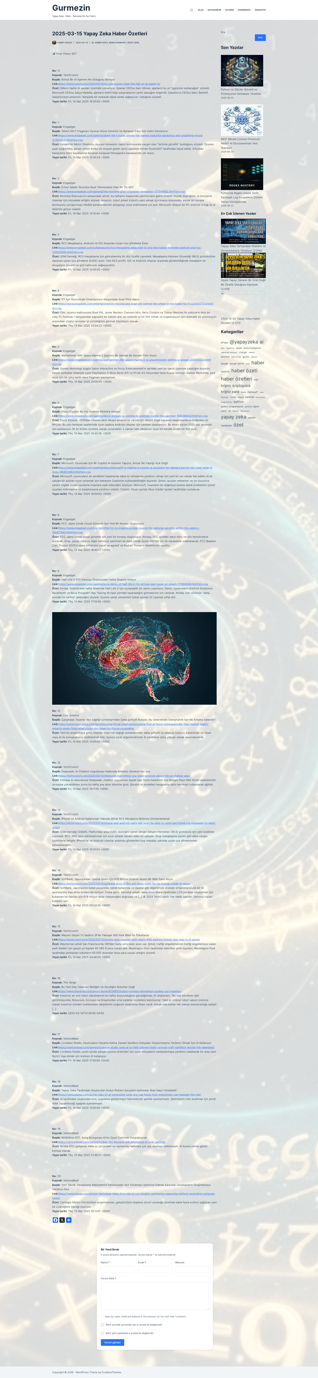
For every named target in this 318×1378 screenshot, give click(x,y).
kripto (226, 385)
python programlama (232, 406)
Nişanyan (225, 397)
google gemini (237, 363)
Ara (223, 32)
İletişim (229, 10)
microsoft (252, 392)
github (254, 357)
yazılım (251, 417)
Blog (201, 10)
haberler (225, 371)
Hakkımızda (244, 10)
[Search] (191, 10)
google (224, 363)
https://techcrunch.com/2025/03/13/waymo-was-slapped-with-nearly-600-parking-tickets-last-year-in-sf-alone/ (129, 939)
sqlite (223, 411)
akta (223, 348)
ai (262, 342)
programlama (226, 402)
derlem (252, 352)
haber (258, 363)
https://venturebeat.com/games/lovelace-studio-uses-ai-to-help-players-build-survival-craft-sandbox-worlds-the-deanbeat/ (136, 1047)
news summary (117, 42)
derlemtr (225, 356)
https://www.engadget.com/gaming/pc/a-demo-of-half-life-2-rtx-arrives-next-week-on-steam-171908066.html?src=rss (133, 584)
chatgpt (243, 352)
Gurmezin (71, 8)
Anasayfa (260, 10)
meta (243, 392)
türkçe (236, 411)
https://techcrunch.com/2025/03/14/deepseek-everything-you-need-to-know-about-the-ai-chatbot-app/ (124, 775)
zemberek (226, 425)
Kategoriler (214, 10)
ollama (241, 397)
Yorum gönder (112, 1342)
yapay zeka (133, 42)
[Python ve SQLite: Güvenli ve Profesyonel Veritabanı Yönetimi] (242, 70)
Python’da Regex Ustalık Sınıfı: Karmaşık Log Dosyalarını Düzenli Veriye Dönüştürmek (242, 197)
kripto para (230, 391)
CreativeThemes (111, 1372)
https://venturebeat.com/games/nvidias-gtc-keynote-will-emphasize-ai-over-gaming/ (111, 1142)
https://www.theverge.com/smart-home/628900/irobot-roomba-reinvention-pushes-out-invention (119, 991)
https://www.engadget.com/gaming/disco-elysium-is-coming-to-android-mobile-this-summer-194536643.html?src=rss (133, 415)
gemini (246, 356)
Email (142, 1262)
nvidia (233, 397)
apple (239, 348)
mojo (262, 392)
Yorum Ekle (108, 1278)
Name (105, 1262)
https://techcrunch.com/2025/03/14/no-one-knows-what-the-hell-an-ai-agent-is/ (109, 83)
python (239, 401)
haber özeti (101, 42)
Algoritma (230, 348)
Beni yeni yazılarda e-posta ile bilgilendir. (130, 1333)
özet (239, 425)
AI (93, 42)
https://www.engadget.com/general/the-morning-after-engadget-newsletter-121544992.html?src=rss (121, 191)
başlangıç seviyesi (229, 352)
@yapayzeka (244, 342)
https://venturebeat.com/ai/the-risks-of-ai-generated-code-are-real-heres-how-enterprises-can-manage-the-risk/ (129, 1094)
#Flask (224, 342)
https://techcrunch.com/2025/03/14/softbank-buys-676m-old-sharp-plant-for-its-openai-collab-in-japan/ (124, 883)
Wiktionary (244, 411)
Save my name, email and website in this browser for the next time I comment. (145, 1316)
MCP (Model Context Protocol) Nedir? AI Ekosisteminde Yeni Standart (240, 143)
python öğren (252, 406)
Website (180, 1262)
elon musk (236, 357)
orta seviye (260, 397)
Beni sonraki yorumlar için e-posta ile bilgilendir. (134, 1324)
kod (256, 379)
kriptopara (241, 385)
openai (249, 397)
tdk (229, 411)
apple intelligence (252, 348)
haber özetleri (236, 379)
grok (248, 364)
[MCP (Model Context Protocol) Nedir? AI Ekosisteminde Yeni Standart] (242, 120)
